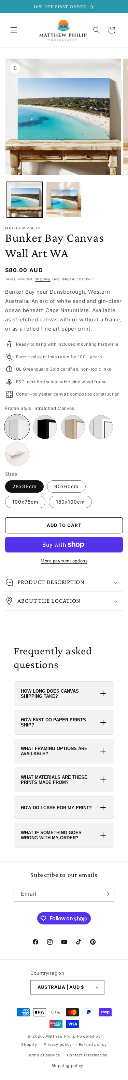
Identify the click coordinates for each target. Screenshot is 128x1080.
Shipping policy (68, 1065)
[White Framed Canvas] (101, 427)
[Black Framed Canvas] (45, 427)
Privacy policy (58, 1044)
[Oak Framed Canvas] (73, 427)
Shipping (43, 279)
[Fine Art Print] (17, 454)
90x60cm (66, 486)
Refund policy (93, 1044)
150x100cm (70, 502)
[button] (13, 30)
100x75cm (25, 502)
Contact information (87, 1055)
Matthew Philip (60, 1036)
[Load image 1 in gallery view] (25, 200)
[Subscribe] (106, 894)
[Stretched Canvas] (17, 427)
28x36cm (24, 486)
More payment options (64, 560)
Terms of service (43, 1055)
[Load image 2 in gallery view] (64, 200)
